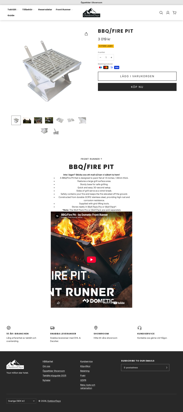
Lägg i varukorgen (137, 76)
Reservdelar (45, 9)
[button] (161, 13)
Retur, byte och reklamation (87, 386)
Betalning (84, 371)
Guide (11, 15)
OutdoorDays (54, 401)
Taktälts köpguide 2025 (54, 375)
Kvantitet (101, 52)
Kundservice (86, 361)
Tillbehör (27, 9)
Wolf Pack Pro (95, 206)
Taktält (12, 9)
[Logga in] (168, 13)
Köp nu (137, 87)
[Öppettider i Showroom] (91, 2)
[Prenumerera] (166, 367)
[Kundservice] (157, 334)
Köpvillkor (85, 366)
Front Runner (63, 9)
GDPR (83, 380)
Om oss (46, 366)
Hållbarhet (48, 361)
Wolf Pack (110, 206)
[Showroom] (113, 334)
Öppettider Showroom (54, 371)
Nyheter (47, 380)
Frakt (82, 375)
